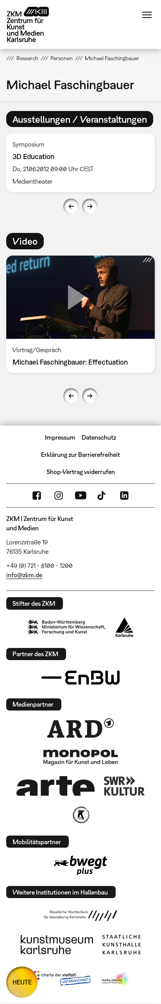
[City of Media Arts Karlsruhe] (116, 980)
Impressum (60, 437)
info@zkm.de (24, 574)
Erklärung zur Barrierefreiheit (80, 454)
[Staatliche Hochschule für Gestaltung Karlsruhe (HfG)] (80, 915)
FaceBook (37, 495)
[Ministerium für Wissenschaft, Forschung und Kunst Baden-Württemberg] (66, 627)
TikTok (102, 495)
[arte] (55, 785)
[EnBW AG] (80, 678)
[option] (80, 162)
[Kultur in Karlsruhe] (80, 815)
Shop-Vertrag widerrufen (81, 471)
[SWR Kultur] (124, 786)
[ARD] (80, 728)
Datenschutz (99, 437)
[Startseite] (33, 24)
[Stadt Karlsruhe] (124, 627)
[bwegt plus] (80, 865)
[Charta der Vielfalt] (60, 980)
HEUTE (22, 982)
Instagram (58, 495)
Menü (147, 14)
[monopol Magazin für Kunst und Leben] (80, 757)
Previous (71, 206)
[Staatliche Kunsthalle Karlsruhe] (121, 944)
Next (90, 206)
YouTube (80, 495)
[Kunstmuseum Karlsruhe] (57, 944)
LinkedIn (124, 495)
